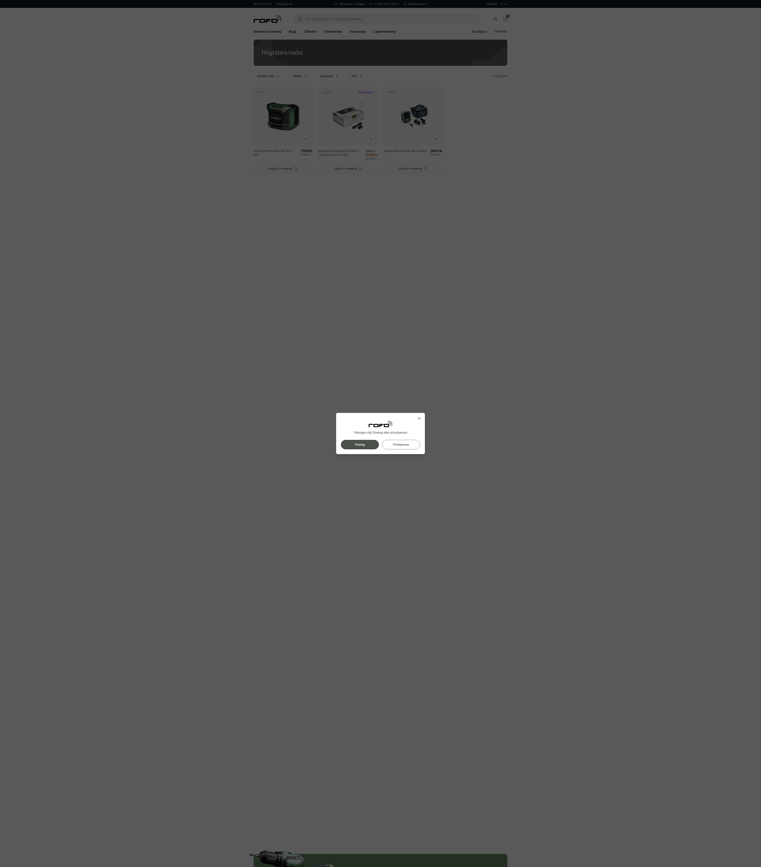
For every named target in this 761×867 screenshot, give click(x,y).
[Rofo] (380, 424)
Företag (360, 444)
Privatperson (401, 444)
